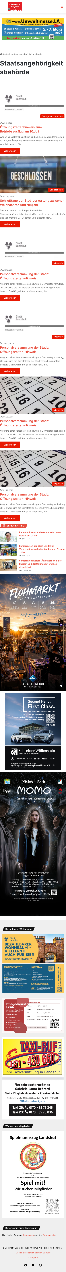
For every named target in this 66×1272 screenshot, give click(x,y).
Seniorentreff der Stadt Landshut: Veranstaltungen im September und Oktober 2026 (42, 549)
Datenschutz (49, 1235)
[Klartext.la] (15, 6)
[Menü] (3, 7)
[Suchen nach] (62, 7)
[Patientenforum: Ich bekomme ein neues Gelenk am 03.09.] (8, 536)
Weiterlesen (10, 151)
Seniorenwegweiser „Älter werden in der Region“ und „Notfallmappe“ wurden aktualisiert (40, 563)
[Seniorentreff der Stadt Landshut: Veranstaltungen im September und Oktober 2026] (8, 550)
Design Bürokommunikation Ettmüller (33, 1252)
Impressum (28, 1235)
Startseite (7, 54)
